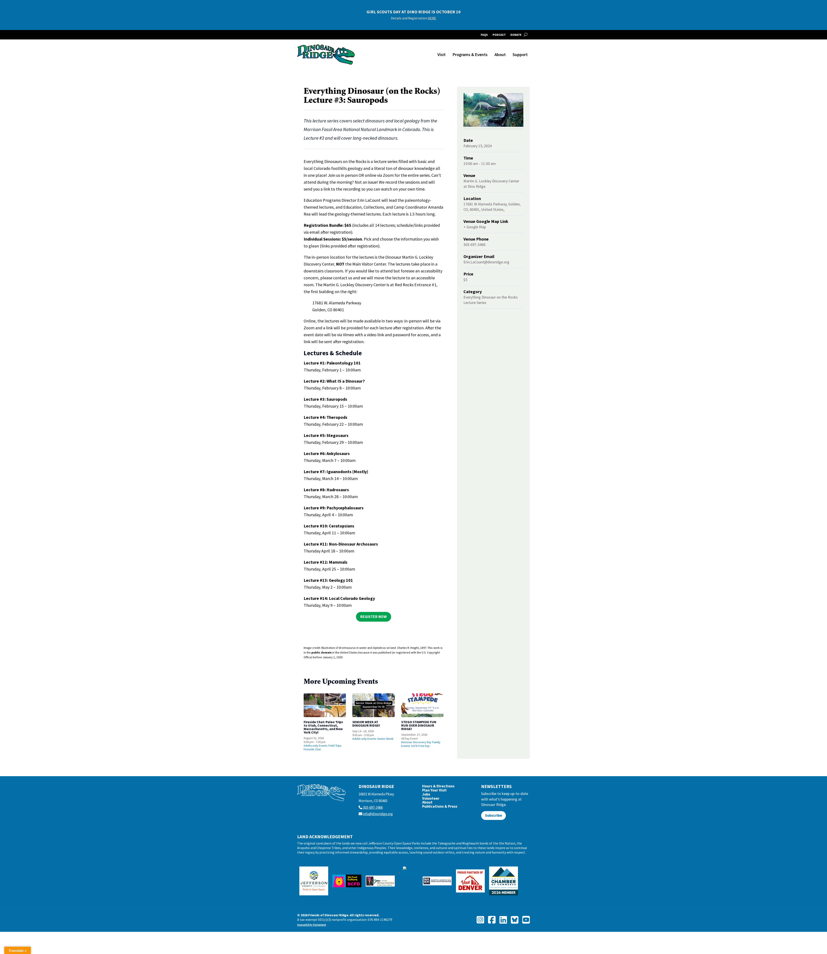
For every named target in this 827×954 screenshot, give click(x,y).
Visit (441, 54)
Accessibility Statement (311, 925)
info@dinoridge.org (378, 814)
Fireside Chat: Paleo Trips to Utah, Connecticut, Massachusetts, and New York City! (323, 727)
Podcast (499, 35)
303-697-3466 (373, 807)
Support (520, 54)
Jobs (426, 795)
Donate (515, 35)
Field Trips (335, 746)
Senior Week (385, 739)
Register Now (373, 616)
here (454, 18)
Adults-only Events (316, 746)
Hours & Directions (438, 787)
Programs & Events (470, 54)
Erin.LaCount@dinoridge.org (486, 262)
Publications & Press (439, 807)
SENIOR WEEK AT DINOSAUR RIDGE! (366, 723)
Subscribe (493, 815)
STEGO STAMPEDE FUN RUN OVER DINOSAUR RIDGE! (418, 725)
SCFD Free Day (420, 746)
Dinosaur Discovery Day (416, 742)
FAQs (484, 35)
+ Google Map (474, 226)
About (500, 54)
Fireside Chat (312, 749)
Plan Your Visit (434, 791)
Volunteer (430, 799)
